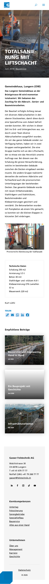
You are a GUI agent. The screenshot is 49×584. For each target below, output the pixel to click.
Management (15, 549)
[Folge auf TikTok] (29, 485)
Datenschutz (24, 570)
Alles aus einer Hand (19, 525)
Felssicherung (16, 510)
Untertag (13, 507)
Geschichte (14, 556)
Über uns (13, 545)
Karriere (13, 553)
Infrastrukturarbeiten (20, 423)
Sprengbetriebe (16, 514)
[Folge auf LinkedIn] (11, 485)
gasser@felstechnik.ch (20, 478)
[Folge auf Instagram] (23, 485)
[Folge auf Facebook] (17, 485)
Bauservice (21, 69)
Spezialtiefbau (16, 518)
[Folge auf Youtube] (34, 485)
